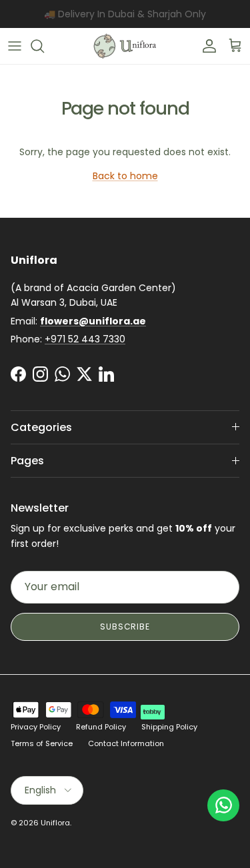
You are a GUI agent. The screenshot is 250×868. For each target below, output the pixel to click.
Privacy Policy (36, 726)
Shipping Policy (169, 726)
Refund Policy (101, 726)
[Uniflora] (125, 46)
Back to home (125, 176)
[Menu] (14, 46)
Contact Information (126, 743)
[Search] (44, 46)
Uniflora (55, 822)
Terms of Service (42, 743)
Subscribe (125, 626)
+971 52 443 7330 (85, 339)
